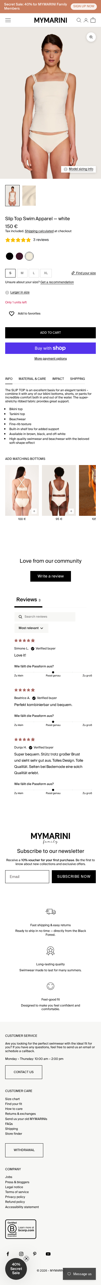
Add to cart (50, 332)
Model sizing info (81, 169)
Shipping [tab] (77, 379)
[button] (16, 1269)
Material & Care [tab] (32, 379)
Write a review (51, 576)
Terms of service (17, 1192)
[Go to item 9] (29, 195)
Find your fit (13, 1104)
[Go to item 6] (12, 195)
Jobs (8, 1177)
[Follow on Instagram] (21, 1254)
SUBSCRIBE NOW (74, 877)
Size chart (12, 1099)
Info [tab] (8, 379)
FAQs (9, 1124)
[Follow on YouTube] (48, 1254)
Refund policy (15, 1202)
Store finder (13, 1134)
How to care (14, 1109)
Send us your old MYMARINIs (26, 1119)
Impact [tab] (58, 379)
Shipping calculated (39, 231)
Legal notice (14, 1187)
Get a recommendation (57, 282)
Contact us (24, 1072)
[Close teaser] (26, 1258)
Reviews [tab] (28, 599)
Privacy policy (15, 1197)
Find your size (86, 273)
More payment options (50, 359)
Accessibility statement (22, 1207)
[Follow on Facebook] (7, 1254)
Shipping (11, 1129)
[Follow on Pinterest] (34, 1254)
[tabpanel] (50, 704)
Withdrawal (24, 1150)
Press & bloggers (17, 1182)
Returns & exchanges (20, 1114)
